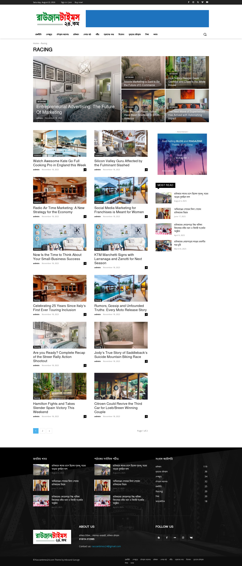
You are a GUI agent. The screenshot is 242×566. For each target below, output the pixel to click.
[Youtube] (207, 2)
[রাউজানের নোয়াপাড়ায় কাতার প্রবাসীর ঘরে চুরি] (164, 245)
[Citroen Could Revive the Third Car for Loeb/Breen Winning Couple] (121, 386)
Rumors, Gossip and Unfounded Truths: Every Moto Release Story (120, 308)
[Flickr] (175, 537)
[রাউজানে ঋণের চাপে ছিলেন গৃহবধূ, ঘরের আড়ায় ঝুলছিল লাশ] (164, 197)
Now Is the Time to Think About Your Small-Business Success (57, 257)
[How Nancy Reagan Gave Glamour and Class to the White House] (187, 72)
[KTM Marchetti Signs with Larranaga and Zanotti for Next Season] (121, 237)
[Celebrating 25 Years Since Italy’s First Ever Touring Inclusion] (59, 288)
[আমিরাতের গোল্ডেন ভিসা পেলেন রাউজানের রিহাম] (164, 213)
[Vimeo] (202, 2)
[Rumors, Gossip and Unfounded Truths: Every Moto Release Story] (121, 288)
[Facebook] (189, 2)
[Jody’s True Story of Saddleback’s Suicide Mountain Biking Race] (121, 335)
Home (36, 43)
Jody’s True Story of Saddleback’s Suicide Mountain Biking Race (121, 355)
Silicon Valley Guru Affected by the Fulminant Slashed (118, 163)
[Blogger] (159, 537)
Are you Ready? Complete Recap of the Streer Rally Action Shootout (59, 357)
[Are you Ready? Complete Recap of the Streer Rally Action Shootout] (59, 335)
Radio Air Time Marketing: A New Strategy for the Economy (58, 210)
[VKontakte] (191, 537)
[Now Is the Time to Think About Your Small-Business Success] (59, 237)
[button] (205, 34)
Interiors (42, 102)
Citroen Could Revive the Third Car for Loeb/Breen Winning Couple (118, 408)
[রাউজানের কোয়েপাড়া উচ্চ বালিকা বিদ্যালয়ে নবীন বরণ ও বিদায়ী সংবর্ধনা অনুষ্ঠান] (164, 228)
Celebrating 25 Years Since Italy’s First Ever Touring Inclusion (59, 308)
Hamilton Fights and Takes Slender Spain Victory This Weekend (54, 408)
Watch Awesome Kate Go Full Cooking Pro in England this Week (59, 163)
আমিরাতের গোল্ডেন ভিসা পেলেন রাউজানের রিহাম (187, 211)
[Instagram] (193, 2)
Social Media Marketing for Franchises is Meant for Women (119, 210)
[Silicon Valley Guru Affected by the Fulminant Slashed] (121, 143)
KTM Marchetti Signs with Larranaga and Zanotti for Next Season (118, 259)
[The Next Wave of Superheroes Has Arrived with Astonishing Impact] (187, 105)
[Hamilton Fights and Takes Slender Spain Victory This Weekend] (59, 386)
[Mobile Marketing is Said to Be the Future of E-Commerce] (143, 72)
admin (36, 169)
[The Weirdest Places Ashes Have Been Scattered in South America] (143, 105)
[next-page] (49, 431)
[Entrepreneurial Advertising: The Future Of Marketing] (77, 89)
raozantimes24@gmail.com (106, 546)
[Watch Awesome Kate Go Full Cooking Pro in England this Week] (59, 143)
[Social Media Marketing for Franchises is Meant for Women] (121, 190)
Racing (98, 249)
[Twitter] (198, 2)
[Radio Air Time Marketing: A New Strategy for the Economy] (59, 190)
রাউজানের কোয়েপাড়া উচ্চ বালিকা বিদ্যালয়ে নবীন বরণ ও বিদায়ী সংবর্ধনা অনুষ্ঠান (189, 228)
